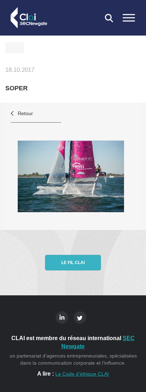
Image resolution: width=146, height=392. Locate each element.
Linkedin (62, 317)
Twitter (80, 317)
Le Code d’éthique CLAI (82, 374)
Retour (25, 113)
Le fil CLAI (73, 262)
